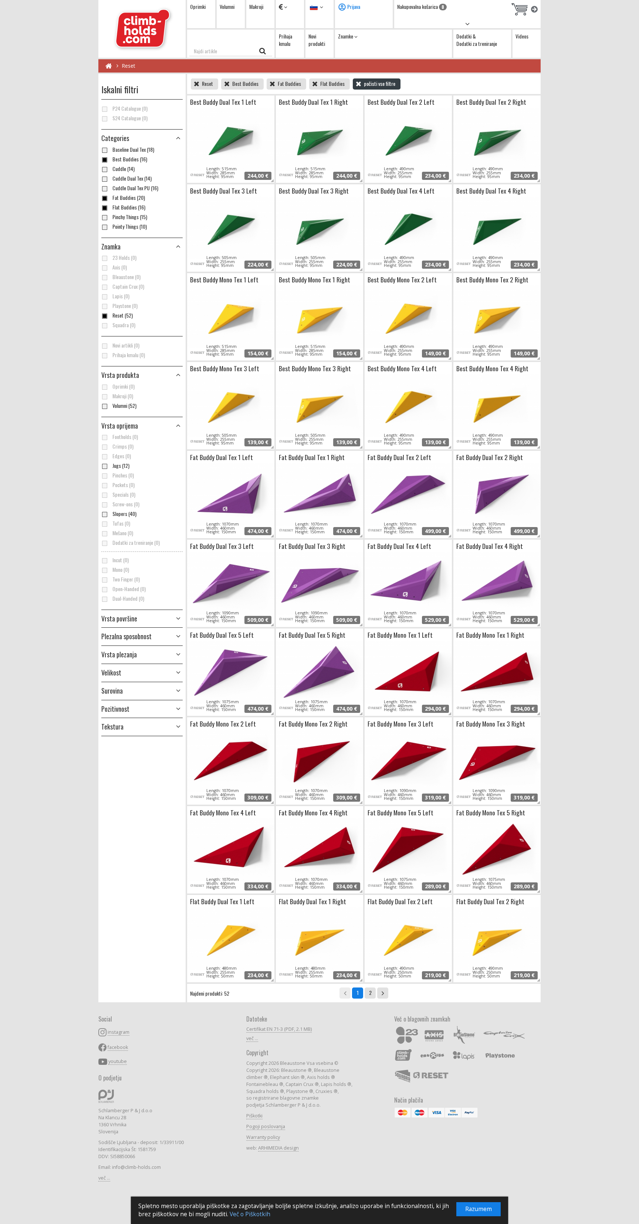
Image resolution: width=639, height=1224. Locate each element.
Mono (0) (120, 569)
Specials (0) (123, 494)
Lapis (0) (120, 296)
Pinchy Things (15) (129, 217)
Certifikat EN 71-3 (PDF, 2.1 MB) (279, 1029)
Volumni (227, 6)
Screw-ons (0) (125, 504)
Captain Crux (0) (128, 286)
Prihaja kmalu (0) (128, 355)
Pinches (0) (123, 475)
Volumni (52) (124, 405)
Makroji (256, 6)
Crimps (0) (122, 446)
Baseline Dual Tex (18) (133, 149)
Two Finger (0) (126, 579)
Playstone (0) (125, 305)
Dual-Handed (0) (128, 598)
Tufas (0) (121, 523)
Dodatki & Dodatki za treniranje (476, 39)
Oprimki (198, 6)
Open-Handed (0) (129, 589)
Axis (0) (119, 267)
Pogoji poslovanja (265, 1126)
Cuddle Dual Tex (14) (132, 178)
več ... (104, 1178)
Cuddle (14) (123, 168)
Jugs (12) (120, 465)
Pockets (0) (123, 485)
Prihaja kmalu (285, 39)
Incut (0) (120, 560)
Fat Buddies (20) (128, 197)
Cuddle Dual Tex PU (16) (135, 188)
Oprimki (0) (123, 386)
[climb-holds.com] (142, 29)
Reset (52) (122, 315)
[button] (142, 375)
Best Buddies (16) (129, 159)
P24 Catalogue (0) (130, 108)
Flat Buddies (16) (128, 207)
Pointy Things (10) (129, 226)
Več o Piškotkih (250, 1214)
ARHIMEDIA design (278, 1148)
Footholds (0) (125, 436)
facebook (118, 1047)
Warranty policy (263, 1137)
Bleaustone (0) (126, 277)
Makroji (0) (122, 396)
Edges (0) (121, 456)
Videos (521, 36)
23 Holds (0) (124, 257)
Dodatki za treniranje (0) (136, 542)
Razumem (478, 1209)
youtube (117, 1061)
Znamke (346, 36)
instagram (118, 1032)
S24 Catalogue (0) (130, 118)
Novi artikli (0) (125, 345)
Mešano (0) (122, 533)
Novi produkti (316, 39)
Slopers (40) (124, 513)
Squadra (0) (123, 325)
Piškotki (254, 1116)
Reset (128, 65)
